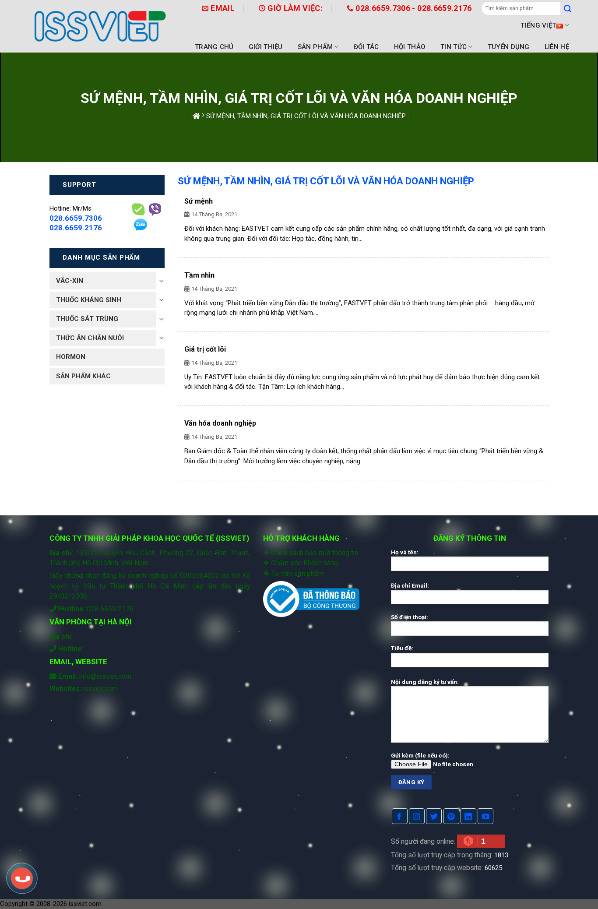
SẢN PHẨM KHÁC (83, 376)
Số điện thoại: (409, 616)
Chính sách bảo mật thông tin (314, 553)
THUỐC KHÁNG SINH (88, 300)
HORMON (70, 357)
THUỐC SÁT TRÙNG (87, 319)
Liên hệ (557, 47)
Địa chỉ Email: (410, 585)
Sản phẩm (315, 47)
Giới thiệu (266, 47)
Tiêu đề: (402, 648)
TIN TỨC (453, 47)
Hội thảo (410, 47)
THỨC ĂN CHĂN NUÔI (90, 338)
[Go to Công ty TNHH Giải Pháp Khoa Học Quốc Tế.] (196, 116)
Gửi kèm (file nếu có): (420, 755)
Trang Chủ (214, 47)
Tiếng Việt (538, 25)
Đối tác (366, 47)
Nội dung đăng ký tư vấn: (425, 681)
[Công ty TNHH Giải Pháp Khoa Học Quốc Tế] (100, 26)
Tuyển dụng (509, 47)
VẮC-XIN (69, 281)
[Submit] (568, 8)
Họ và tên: (405, 552)
